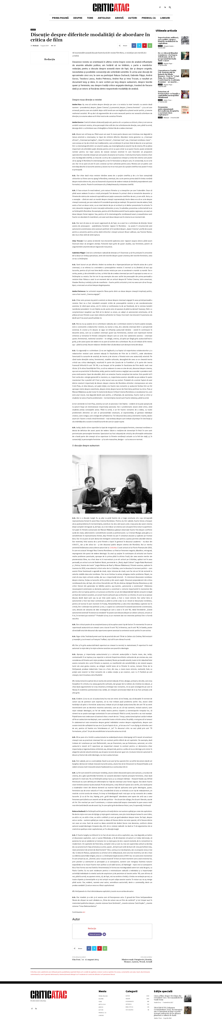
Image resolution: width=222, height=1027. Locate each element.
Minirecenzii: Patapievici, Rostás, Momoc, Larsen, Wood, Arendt (137, 960)
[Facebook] (160, 7)
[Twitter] (139, 45)
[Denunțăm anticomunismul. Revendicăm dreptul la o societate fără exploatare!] (185, 110)
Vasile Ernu (157, 1002)
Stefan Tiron (167, 100)
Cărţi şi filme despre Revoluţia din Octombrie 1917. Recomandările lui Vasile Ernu (168, 998)
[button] (170, 7)
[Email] (104, 934)
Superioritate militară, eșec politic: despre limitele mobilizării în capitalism (168, 41)
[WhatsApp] (150, 45)
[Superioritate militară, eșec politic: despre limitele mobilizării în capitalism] (185, 40)
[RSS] (165, 7)
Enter (160, 46)
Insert (33, 29)
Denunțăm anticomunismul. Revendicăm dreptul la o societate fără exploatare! (168, 111)
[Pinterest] (144, 45)
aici (83, 912)
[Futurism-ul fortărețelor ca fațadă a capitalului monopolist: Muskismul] (185, 94)
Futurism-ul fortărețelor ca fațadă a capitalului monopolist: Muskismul (169, 95)
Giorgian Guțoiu (168, 46)
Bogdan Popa (167, 63)
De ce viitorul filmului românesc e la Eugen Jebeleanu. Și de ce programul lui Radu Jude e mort (168, 57)
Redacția (36, 46)
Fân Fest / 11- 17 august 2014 (85, 959)
